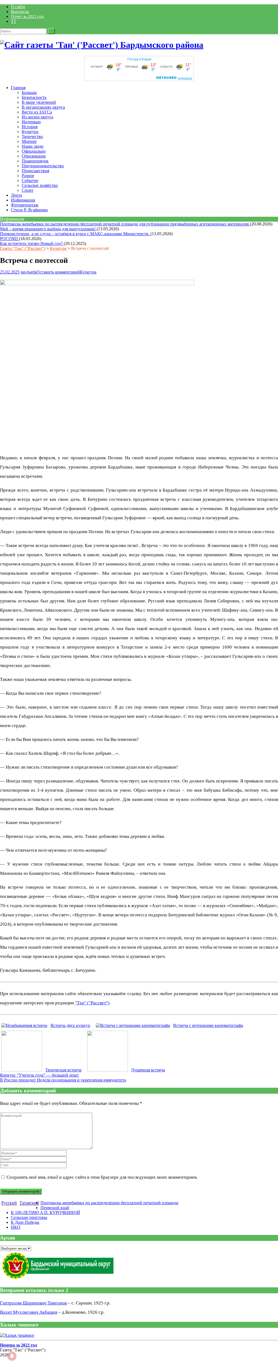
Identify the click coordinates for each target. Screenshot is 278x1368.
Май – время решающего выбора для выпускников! (48, 229)
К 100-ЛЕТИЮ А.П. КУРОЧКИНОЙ (45, 1212)
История (29, 126)
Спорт (27, 190)
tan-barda (29, 272)
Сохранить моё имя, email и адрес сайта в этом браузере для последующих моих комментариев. (102, 1177)
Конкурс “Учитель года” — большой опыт (39, 1075)
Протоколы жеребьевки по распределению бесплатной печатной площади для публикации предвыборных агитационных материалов (125, 224)
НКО (15, 1227)
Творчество (32, 136)
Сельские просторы (29, 1217)
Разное (28, 175)
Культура (30, 131)
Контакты (20, 11)
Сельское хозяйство (40, 185)
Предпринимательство (43, 165)
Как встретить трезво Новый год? (32, 243)
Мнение (29, 141)
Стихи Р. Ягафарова (29, 209)
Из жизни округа (37, 117)
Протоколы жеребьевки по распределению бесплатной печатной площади (109, 1202)
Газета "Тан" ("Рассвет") (22, 248)
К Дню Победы (25, 1222)
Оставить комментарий (58, 272)
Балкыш (29, 92)
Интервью (31, 121)
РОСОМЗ (9, 238)
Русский (9, 1202)
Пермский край (54, 1207)
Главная (18, 87)
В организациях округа (43, 107)
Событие (30, 180)
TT (13, 21)
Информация (23, 200)
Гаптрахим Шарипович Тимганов (33, 1303)
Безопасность (34, 97)
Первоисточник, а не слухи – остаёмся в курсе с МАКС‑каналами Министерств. (75, 233)
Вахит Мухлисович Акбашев (28, 1312)
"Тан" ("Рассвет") (92, 1002)
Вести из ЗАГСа (37, 112)
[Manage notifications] (12, 1356)
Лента (16, 195)
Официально (34, 151)
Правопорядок (35, 161)
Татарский (29, 1202)
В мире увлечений (39, 102)
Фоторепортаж (24, 205)
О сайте (18, 6)
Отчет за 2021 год (27, 16)
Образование (34, 156)
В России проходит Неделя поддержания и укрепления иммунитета (63, 1080)
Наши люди (32, 146)
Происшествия (35, 170)
